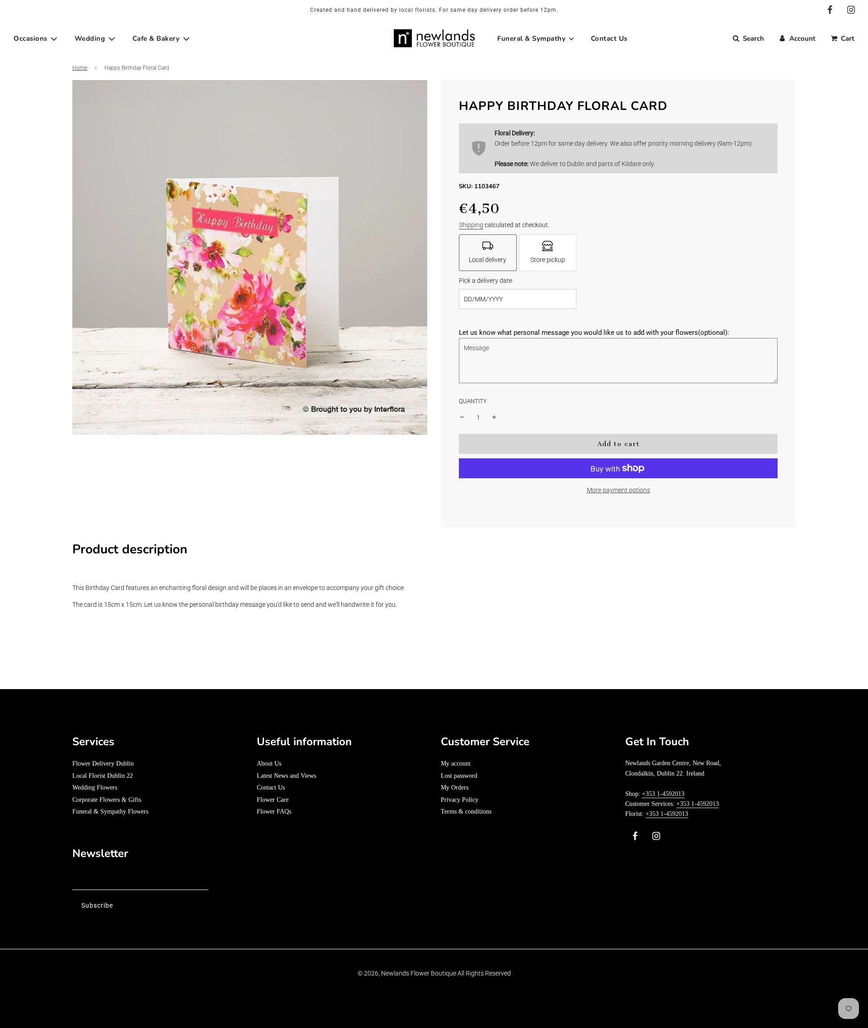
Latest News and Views (286, 775)
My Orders (454, 787)
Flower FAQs (274, 811)
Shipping (471, 224)
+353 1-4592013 (663, 793)
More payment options (618, 490)
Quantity (473, 401)
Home (79, 68)
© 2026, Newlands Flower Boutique (407, 973)
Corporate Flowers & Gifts (106, 799)
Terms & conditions (466, 811)
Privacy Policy (459, 799)
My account (456, 763)
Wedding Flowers (94, 787)
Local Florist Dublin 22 (102, 775)
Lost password (459, 775)
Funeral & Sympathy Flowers (110, 811)
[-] (462, 417)
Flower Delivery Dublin (103, 763)
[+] (494, 417)
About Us (269, 763)
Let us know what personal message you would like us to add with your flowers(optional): (594, 332)
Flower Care (272, 799)
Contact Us (271, 787)
